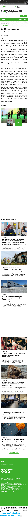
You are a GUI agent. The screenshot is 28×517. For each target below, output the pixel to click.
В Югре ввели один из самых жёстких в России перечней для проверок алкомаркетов (13, 355)
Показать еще (14, 452)
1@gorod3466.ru (17, 489)
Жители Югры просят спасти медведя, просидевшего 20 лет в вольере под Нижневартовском (13, 383)
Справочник (22, 19)
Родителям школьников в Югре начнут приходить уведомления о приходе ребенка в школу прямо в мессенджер (13, 240)
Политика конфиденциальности (7, 479)
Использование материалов (7, 464)
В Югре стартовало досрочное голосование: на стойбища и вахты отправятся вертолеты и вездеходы (12, 269)
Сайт (3, 461)
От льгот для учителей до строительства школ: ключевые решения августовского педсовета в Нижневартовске (13, 412)
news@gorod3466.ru (18, 488)
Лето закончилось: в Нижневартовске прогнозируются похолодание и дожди (13, 440)
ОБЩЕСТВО (5, 26)
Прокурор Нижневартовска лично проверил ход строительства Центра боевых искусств (12, 298)
